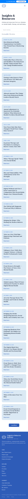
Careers (4, 473)
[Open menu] (24, 5)
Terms (12, 496)
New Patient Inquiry (6, 452)
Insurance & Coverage (7, 457)
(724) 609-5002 (11, 1)
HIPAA (8, 496)
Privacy (3, 496)
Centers (4, 466)
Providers (4, 468)
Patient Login (22, 1)
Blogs (3, 471)
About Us (4, 475)
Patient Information (6, 459)
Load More (14, 425)
